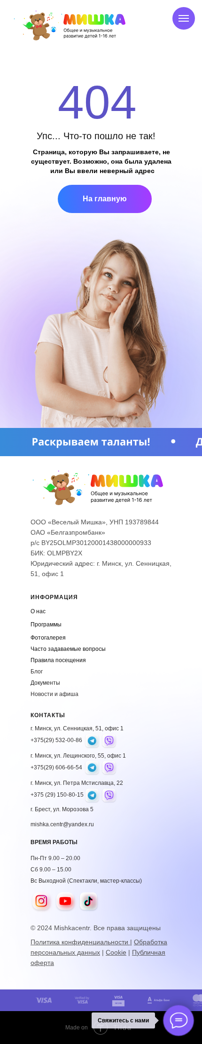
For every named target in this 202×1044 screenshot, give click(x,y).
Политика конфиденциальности (80, 942)
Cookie (116, 952)
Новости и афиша (54, 694)
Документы (45, 683)
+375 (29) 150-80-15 (57, 794)
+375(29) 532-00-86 (56, 740)
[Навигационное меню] (184, 18)
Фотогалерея (48, 637)
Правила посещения (58, 660)
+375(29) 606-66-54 (56, 767)
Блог (37, 671)
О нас (38, 611)
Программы (46, 624)
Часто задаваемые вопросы (68, 649)
